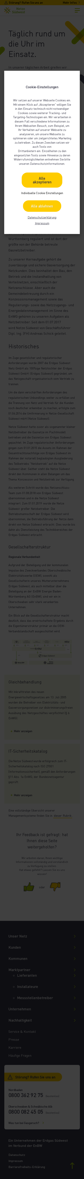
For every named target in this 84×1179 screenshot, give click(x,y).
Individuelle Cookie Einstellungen (42, 193)
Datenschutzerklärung (42, 217)
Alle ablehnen (42, 206)
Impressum (42, 223)
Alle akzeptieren (42, 180)
